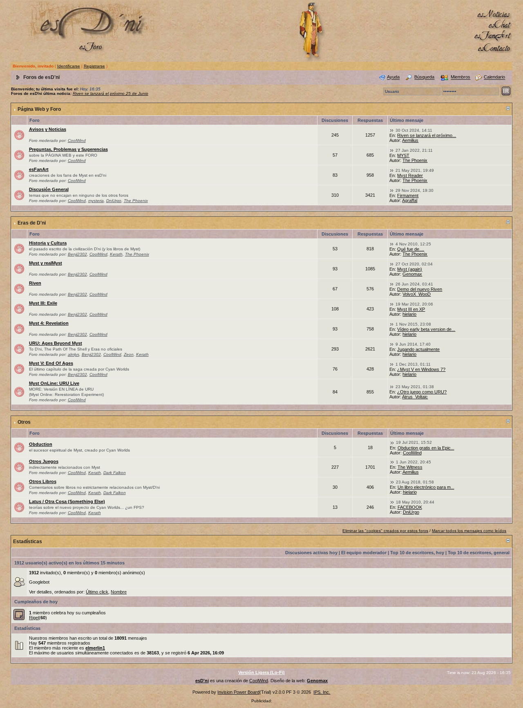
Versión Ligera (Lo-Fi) (261, 672)
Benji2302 (77, 254)
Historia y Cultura (48, 242)
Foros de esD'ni (41, 77)
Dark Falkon (114, 472)
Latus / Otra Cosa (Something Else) (67, 501)
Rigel (34, 617)
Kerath (116, 254)
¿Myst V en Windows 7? (421, 369)
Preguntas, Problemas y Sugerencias (68, 149)
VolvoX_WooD (416, 294)
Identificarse (68, 66)
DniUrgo (113, 200)
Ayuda (393, 77)
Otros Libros (42, 481)
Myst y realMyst (45, 263)
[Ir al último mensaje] (391, 130)
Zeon (129, 354)
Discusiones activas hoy (311, 552)
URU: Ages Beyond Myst (55, 343)
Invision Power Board (238, 692)
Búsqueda (424, 77)
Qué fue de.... (410, 249)
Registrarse (94, 66)
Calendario (494, 77)
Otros (24, 422)
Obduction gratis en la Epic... (426, 447)
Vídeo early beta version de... (426, 329)
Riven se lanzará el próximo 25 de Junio (110, 93)
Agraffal (409, 200)
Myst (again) (409, 269)
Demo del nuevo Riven (419, 289)
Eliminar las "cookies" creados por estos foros (385, 530)
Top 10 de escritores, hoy (417, 552)
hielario (409, 314)
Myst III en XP (411, 309)
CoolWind (77, 140)
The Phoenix (414, 160)
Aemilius (410, 140)
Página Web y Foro (39, 109)
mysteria (96, 200)
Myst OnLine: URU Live (54, 383)
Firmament (407, 195)
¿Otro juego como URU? (422, 391)
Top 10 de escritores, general (479, 552)
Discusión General (49, 189)
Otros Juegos (43, 461)
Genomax (412, 274)
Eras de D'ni (32, 223)
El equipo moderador (364, 552)
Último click (97, 591)
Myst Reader (410, 175)
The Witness (410, 467)
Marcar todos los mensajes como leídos (469, 530)
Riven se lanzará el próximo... (426, 135)
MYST (403, 155)
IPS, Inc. (321, 692)
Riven (35, 283)
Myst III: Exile (43, 303)
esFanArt (39, 169)
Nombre (119, 591)
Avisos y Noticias (47, 129)
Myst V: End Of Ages (51, 363)
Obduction (40, 444)
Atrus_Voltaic (415, 396)
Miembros (460, 77)
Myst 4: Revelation (49, 323)
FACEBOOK (410, 507)
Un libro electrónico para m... (426, 487)
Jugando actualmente (418, 349)
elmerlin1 (95, 647)
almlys (73, 354)
